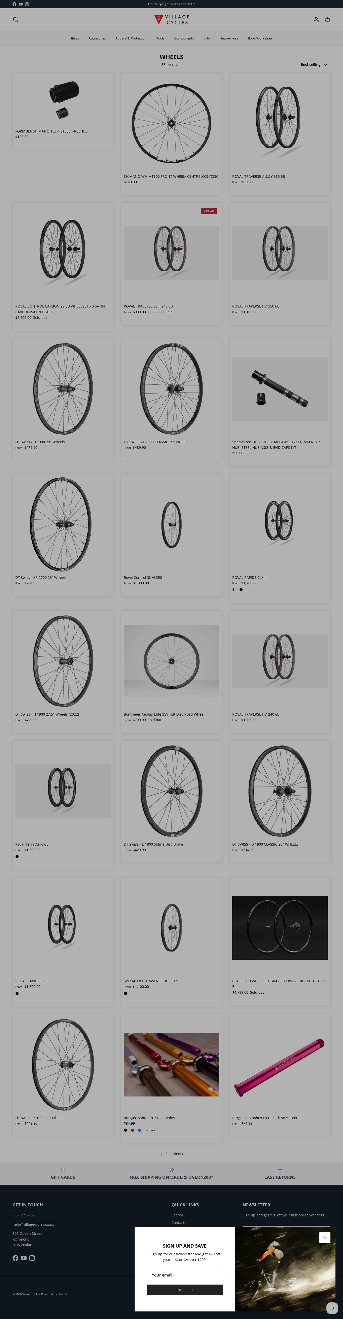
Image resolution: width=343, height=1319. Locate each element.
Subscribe (185, 1290)
